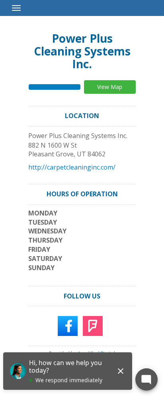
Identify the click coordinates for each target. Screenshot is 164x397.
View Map (109, 87)
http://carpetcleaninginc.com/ (71, 167)
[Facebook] (68, 325)
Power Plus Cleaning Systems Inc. (82, 51)
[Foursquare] (93, 325)
